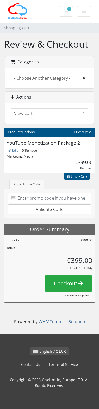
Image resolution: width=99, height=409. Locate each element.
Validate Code (49, 209)
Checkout (66, 283)
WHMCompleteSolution (62, 322)
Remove (30, 150)
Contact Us (30, 364)
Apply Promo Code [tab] (27, 184)
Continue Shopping (77, 295)
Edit (14, 150)
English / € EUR (52, 351)
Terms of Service (63, 364)
